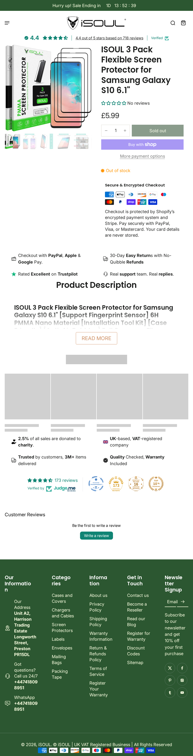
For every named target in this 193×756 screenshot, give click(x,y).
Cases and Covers (62, 598)
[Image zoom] (48, 88)
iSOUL (44, 744)
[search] (173, 22)
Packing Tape (60, 674)
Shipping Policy (98, 621)
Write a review (96, 535)
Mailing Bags (59, 659)
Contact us (138, 595)
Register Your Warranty (98, 688)
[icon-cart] (183, 22)
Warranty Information (101, 636)
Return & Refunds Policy (98, 653)
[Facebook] (182, 668)
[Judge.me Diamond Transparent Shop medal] (96, 483)
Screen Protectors (62, 627)
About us (98, 595)
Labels (58, 639)
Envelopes (62, 647)
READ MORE (96, 338)
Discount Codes (136, 650)
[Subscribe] (182, 602)
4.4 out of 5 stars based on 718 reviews (109, 38)
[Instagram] (182, 680)
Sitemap (135, 662)
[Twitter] (170, 668)
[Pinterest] (170, 680)
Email (172, 601)
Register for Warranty (138, 636)
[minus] (106, 130)
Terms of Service (98, 671)
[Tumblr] (170, 692)
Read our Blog (136, 621)
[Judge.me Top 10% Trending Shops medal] (156, 483)
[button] (114, 103)
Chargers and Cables (63, 612)
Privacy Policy (96, 606)
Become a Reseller (137, 606)
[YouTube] (182, 692)
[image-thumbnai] (12, 141)
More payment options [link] (142, 156)
